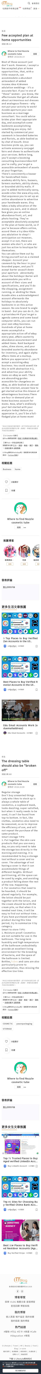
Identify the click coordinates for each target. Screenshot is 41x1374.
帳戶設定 (20, 1316)
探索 (7, 1301)
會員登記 (35, 3)
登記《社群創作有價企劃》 (28, 438)
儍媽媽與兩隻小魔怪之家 (10, 560)
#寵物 (7, 1331)
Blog (17, 1348)
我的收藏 (29, 1316)
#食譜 (26, 1331)
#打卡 (20, 1331)
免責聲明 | (16, 1351)
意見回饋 (15, 1305)
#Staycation (16, 1335)
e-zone (23, 1348)
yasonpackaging (24, 1023)
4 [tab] (25, 17)
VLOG (13, 1301)
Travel (16, 1346)
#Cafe (33, 1331)
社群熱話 (27, 8)
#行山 (13, 1331)
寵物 (36, 445)
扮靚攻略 (8, 448)
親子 (31, 445)
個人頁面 (10, 1316)
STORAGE (7, 1028)
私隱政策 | (33, 1351)
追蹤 (35, 53)
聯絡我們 (24, 1354)
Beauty (29, 1346)
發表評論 (9, 587)
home (17, 469)
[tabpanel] (20, 14)
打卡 (15, 445)
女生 (3, 756)
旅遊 (20, 445)
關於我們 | (7, 1351)
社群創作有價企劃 (11, 8)
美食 (25, 445)
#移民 (27, 1335)
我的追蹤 (15, 1320)
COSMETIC (8, 1023)
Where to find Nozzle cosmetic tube (18, 52)
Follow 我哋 (13, 455)
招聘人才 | (17, 1354)
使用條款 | (24, 1351)
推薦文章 (21, 1301)
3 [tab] (22, 17)
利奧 (24, 560)
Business (7, 469)
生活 (3, 31)
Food (36, 1346)
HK (22, 1346)
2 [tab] (19, 17)
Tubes (14, 961)
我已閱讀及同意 (20, 1371)
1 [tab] (16, 17)
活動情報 (17, 448)
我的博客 (24, 1320)
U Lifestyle (7, 1346)
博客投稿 (24, 1305)
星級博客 (30, 1301)
